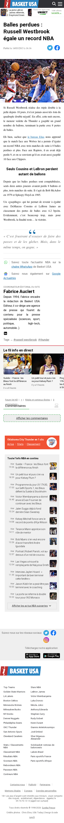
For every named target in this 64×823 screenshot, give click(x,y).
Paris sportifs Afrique (41, 761)
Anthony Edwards (39, 709)
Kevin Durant (37, 723)
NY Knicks (8, 714)
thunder (44, 339)
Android (51, 656)
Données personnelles (46, 791)
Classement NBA (11, 752)
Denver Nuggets (11, 718)
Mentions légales (13, 791)
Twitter (50, 48)
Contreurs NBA (10, 774)
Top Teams (9, 687)
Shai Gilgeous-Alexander (38, 737)
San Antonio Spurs (12, 731)
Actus (10, 444)
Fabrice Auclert (18, 291)
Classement (33, 444)
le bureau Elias (36, 137)
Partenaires (45, 784)
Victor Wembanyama (41, 696)
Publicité (32, 784)
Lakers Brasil (37, 752)
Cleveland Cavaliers (12, 736)
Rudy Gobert (37, 718)
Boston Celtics (10, 700)
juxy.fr (32, 817)
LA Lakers (8, 696)
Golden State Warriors (14, 691)
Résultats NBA (10, 756)
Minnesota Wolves (12, 705)
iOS (33, 656)
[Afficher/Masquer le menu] (60, 4)
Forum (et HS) (11, 400)
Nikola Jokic (37, 705)
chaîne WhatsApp (21, 266)
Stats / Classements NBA (13, 746)
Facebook (57, 48)
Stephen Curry (38, 714)
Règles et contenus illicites (37, 400)
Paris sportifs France (41, 756)
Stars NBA (36, 687)
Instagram (46, 640)
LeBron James (38, 691)
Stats (20, 444)
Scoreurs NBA (10, 761)
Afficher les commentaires (32, 418)
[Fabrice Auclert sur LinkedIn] (5, 334)
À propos (28, 791)
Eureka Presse (48, 808)
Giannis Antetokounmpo (43, 727)
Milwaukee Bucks (12, 709)
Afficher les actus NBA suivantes (30, 605)
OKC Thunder (10, 727)
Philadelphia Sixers (12, 723)
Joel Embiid (36, 731)
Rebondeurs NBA (11, 765)
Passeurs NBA (10, 769)
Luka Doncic (37, 700)
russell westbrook (26, 339)
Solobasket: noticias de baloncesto (42, 746)
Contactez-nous (17, 784)
